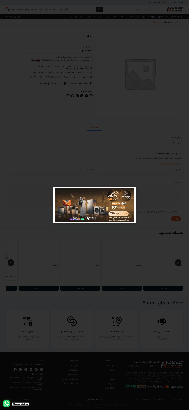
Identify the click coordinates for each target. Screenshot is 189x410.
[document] (94, 205)
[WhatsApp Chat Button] (6, 403)
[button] (57, 190)
